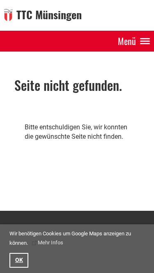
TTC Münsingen (49, 15)
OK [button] (19, 260)
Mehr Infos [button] (50, 242)
